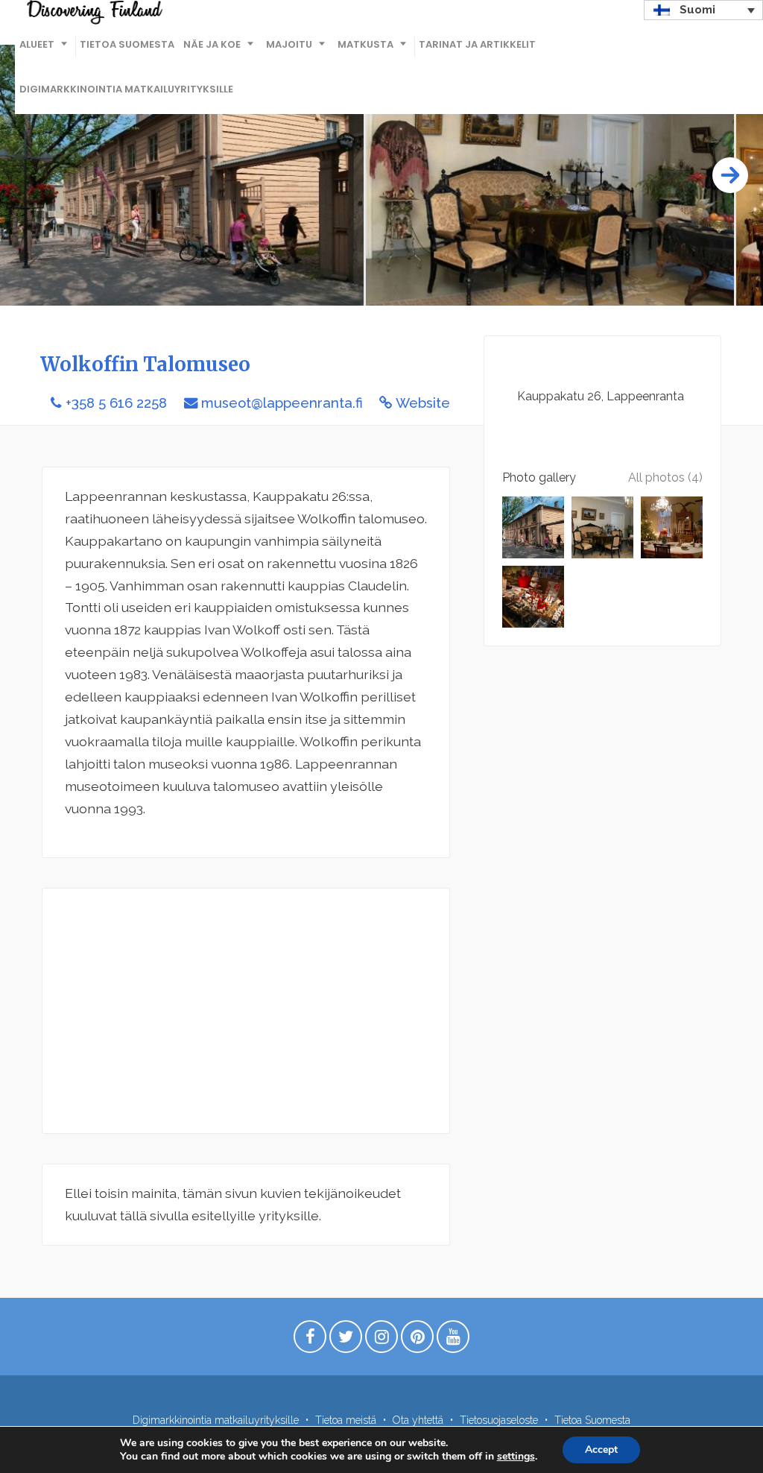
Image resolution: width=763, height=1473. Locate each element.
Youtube (453, 1340)
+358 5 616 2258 (116, 403)
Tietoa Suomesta (127, 44)
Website (423, 403)
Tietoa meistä (345, 1420)
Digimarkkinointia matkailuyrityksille (126, 89)
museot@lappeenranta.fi (282, 403)
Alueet (36, 44)
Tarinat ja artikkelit (477, 44)
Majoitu (289, 44)
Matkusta (365, 44)
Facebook (310, 1340)
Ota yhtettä (418, 1420)
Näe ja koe (212, 44)
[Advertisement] (246, 1010)
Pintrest (417, 1340)
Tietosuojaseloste (499, 1420)
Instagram (381, 1340)
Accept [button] (601, 1449)
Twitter (346, 1340)
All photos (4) (665, 477)
